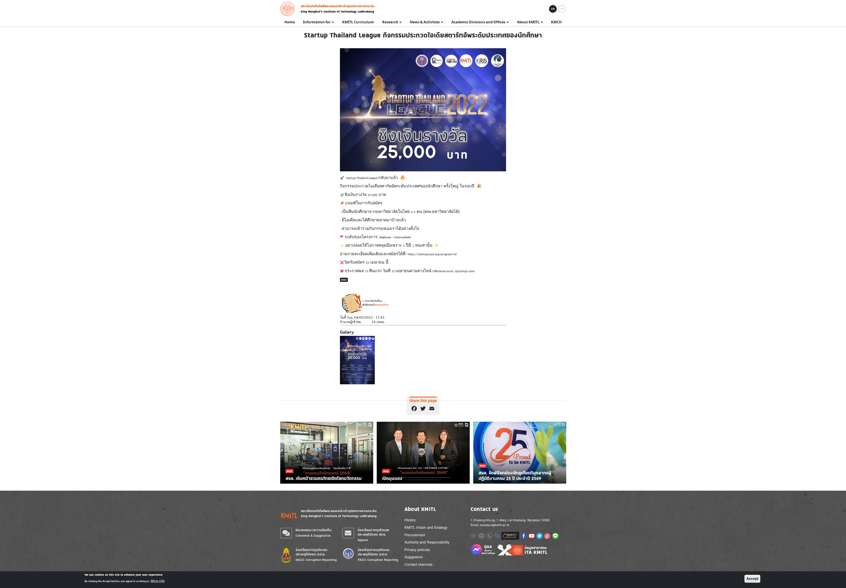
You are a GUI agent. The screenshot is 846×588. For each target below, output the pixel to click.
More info (158, 581)
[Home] (288, 9)
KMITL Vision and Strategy (425, 527)
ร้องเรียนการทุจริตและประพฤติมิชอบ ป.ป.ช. (312, 552)
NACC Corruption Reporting (316, 560)
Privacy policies (417, 549)
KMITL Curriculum (358, 22)
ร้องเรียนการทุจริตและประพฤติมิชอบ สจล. (374, 532)
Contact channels (418, 564)
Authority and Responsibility (427, 542)
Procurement (414, 534)
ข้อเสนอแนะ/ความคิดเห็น (313, 530)
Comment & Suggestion (312, 535)
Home (289, 22)
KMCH (556, 22)
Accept (752, 579)
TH (562, 8)
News (344, 280)
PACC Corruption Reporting (378, 560)
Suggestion (413, 556)
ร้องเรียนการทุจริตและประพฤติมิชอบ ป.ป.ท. (374, 552)
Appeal (363, 540)
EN (553, 8)
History (410, 519)
